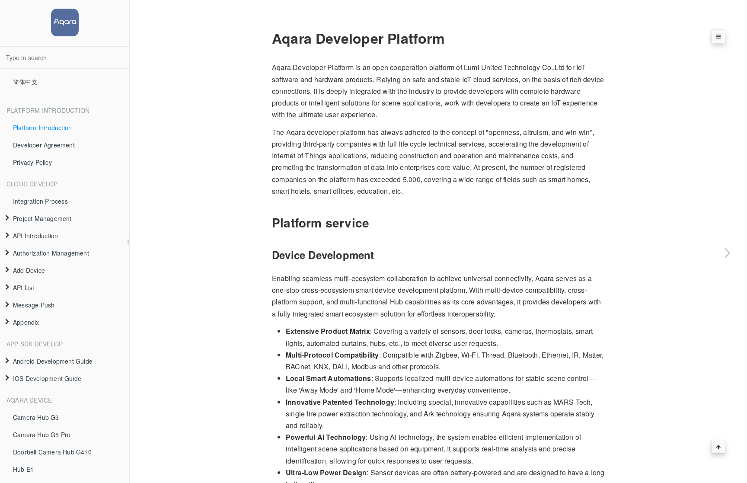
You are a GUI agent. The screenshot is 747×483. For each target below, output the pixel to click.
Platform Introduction (42, 127)
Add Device (29, 270)
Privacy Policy (32, 162)
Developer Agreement (44, 145)
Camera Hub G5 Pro (41, 434)
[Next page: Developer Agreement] (727, 252)
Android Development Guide (53, 361)
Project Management (42, 218)
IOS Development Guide (47, 378)
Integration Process (40, 201)
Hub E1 (23, 469)
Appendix (26, 322)
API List (24, 287)
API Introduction (35, 235)
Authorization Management (51, 253)
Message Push (33, 305)
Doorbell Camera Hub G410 (52, 452)
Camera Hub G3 (36, 417)
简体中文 (25, 81)
